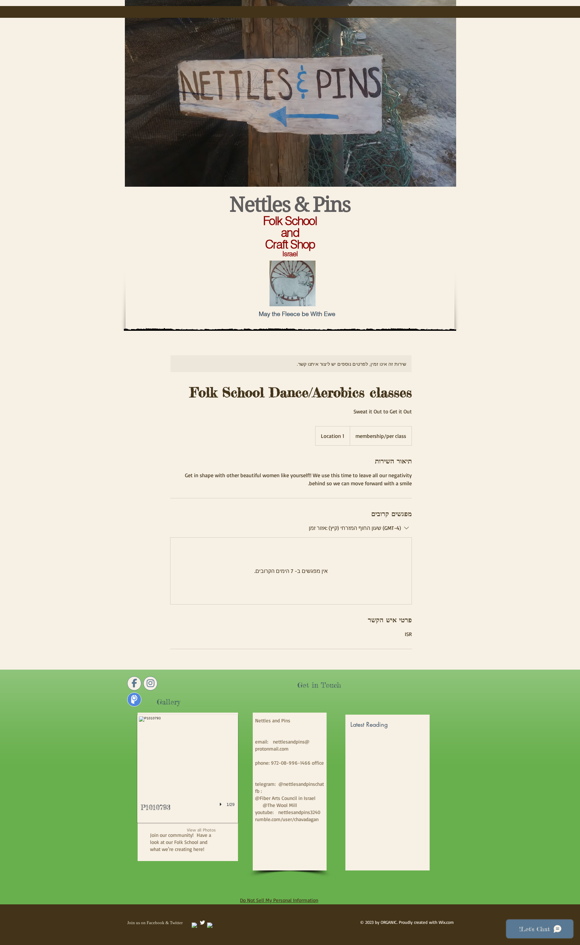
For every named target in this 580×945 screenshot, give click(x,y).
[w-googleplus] (210, 926)
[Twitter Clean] (202, 922)
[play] (221, 804)
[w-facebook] (195, 926)
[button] (187, 769)
